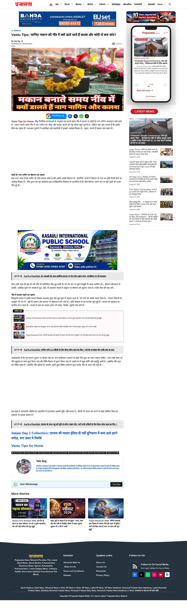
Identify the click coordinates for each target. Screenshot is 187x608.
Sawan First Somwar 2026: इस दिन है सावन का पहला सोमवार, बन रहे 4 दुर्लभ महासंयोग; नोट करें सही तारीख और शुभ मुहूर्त (64, 318)
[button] (169, 4)
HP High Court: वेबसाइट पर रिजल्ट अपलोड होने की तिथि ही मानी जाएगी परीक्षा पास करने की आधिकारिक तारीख (143, 179)
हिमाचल (78, 4)
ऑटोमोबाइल (116, 4)
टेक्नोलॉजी (138, 4)
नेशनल (67, 4)
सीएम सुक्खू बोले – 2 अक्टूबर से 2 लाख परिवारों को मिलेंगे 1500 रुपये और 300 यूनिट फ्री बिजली (143, 204)
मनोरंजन (102, 4)
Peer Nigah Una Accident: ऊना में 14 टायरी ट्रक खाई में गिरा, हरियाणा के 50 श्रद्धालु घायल (142, 191)
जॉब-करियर (127, 4)
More (160, 4)
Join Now (116, 484)
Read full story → (145, 91)
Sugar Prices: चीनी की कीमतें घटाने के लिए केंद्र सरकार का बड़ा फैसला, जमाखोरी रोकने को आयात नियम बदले (143, 151)
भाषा (56, 4)
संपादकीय (151, 4)
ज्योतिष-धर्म (17, 31)
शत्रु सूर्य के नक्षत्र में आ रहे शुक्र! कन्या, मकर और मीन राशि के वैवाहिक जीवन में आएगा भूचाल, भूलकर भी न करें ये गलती (61, 327)
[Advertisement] (67, 153)
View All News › (151, 96)
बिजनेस (90, 4)
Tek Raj (17, 41)
